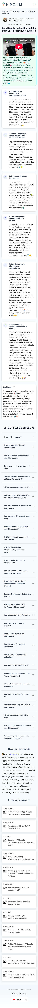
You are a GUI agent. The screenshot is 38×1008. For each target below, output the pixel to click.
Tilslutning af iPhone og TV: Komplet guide (19, 827)
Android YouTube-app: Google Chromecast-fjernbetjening (20, 813)
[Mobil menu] (35, 4)
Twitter (16, 994)
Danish (18, 1000)
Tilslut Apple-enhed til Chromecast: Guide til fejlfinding (21, 962)
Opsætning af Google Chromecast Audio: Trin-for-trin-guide (21, 842)
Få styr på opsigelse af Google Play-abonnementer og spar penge (20, 946)
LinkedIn (24, 994)
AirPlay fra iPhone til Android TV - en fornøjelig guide (21, 976)
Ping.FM (13, 754)
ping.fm (14, 4)
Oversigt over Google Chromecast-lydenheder (17, 917)
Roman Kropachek (15, 21)
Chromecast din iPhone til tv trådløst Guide (19, 931)
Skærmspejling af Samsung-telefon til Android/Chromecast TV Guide (20, 873)
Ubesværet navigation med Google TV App (19, 903)
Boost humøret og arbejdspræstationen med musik (21, 858)
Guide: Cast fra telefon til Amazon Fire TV (18, 889)
